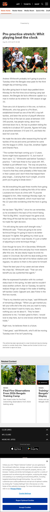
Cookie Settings (25, 493)
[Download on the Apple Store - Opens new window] (16, 449)
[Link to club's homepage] (5, 3)
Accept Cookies (25, 507)
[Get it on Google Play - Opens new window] (33, 450)
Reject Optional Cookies (25, 500)
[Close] (47, 461)
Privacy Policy (16, 489)
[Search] (42, 4)
